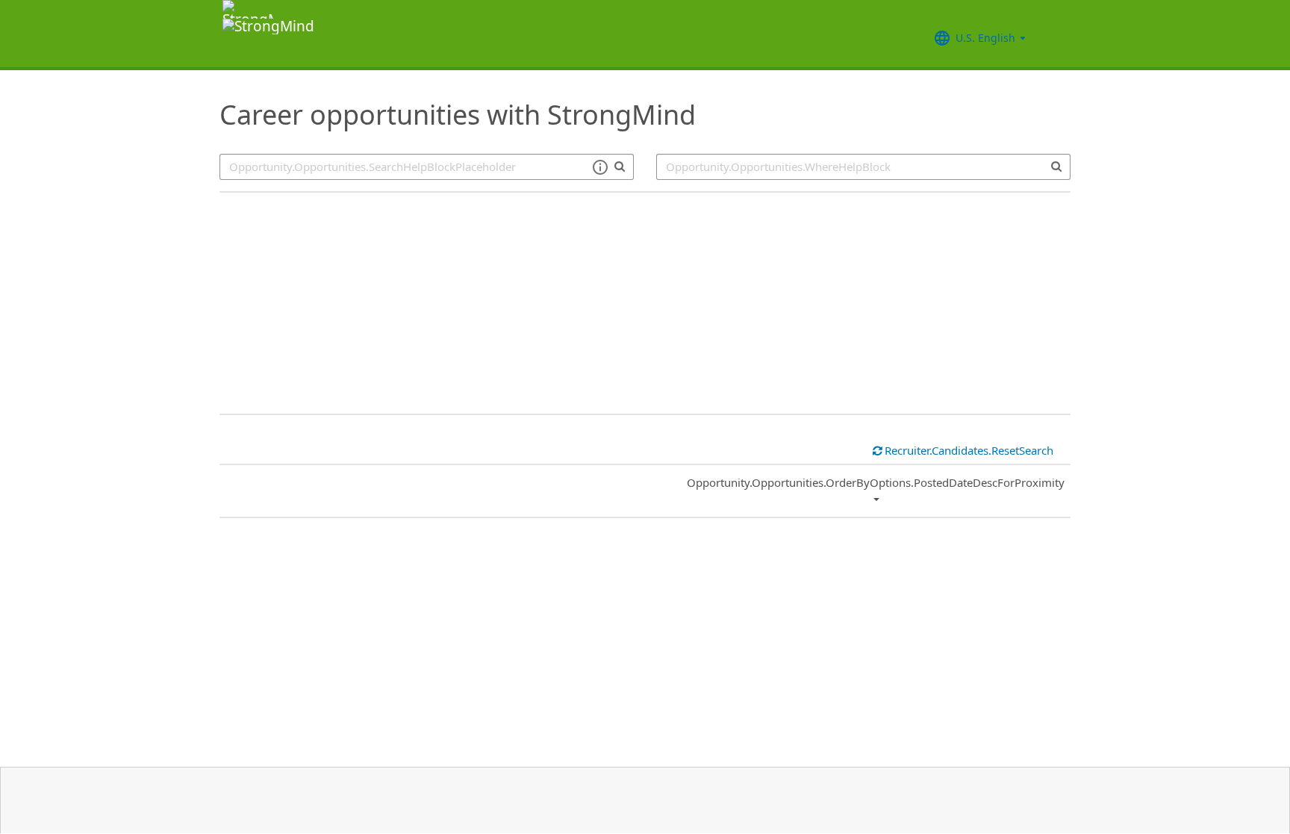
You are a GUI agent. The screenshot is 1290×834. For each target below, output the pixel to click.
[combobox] (863, 167)
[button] (600, 167)
